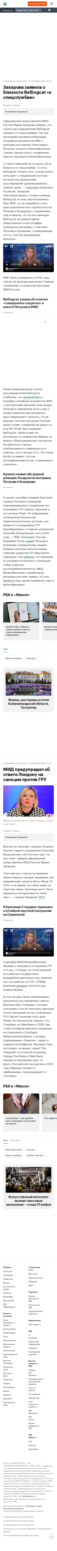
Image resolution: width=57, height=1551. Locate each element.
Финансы (7, 1292)
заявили (29, 556)
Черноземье (8, 1387)
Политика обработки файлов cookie (21, 1534)
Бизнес (6, 1282)
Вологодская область (9, 1345)
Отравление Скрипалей (15, 80)
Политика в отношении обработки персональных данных (27, 1529)
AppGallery (32, 1449)
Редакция (32, 1347)
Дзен (30, 1285)
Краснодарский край (9, 1355)
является (9, 580)
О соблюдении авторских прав (18, 1520)
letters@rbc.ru (28, 1495)
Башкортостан (9, 1340)
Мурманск (7, 1398)
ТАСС (41, 897)
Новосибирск (9, 1332)
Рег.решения (32, 1394)
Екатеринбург (9, 1328)
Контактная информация (32, 1342)
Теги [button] (5, 648)
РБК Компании (32, 1411)
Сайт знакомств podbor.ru (32, 1404)
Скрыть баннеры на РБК (33, 1298)
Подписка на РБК (34, 1306)
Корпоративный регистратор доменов (32, 1381)
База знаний (8, 1300)
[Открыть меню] (51, 4)
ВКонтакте (33, 1273)
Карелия (7, 1394)
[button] (21, 621)
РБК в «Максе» (16, 595)
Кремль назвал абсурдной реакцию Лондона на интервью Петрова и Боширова (27, 478)
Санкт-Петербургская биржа (23, 1507)
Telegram (32, 1281)
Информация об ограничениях (18, 1516)
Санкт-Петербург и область (9, 1322)
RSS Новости (34, 1324)
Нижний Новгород (7, 1361)
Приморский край (9, 1403)
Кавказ (6, 1390)
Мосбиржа (30, 1505)
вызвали (21, 985)
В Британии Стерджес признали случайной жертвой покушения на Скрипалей (28, 911)
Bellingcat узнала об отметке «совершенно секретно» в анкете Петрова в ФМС (25, 303)
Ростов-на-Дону (8, 1374)
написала (32, 187)
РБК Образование (9, 1305)
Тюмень (6, 1383)
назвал (29, 541)
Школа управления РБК (32, 1426)
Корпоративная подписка (34, 1312)
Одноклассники (34, 1277)
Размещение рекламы (32, 1352)
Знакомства (32, 1397)
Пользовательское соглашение (18, 1524)
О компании (32, 1336)
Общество (8, 1278)
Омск (5, 1336)
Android (32, 1445)
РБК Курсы (31, 1418)
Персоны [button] (15, 1140)
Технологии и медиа (9, 1287)
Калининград (9, 1350)
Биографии (8, 1296)
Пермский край (8, 1368)
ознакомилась (32, 397)
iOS (30, 1441)
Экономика (8, 1275)
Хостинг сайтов (32, 1389)
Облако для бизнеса (32, 1372)
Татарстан (7, 1379)
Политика (8, 312)
